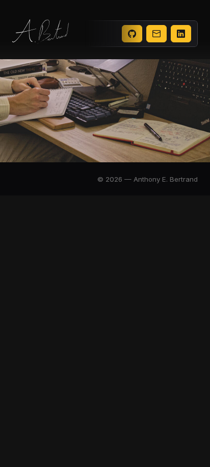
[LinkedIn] (181, 33)
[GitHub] (132, 33)
